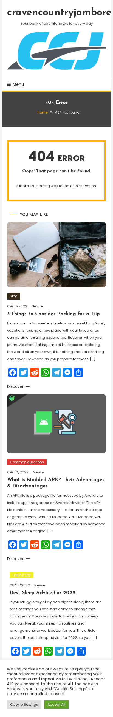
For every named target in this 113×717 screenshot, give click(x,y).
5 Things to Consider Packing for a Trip (53, 314)
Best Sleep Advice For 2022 (42, 593)
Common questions (27, 462)
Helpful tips (22, 575)
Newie (37, 306)
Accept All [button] (56, 704)
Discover (16, 386)
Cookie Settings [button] (24, 704)
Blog (14, 296)
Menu (18, 84)
